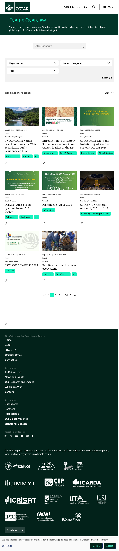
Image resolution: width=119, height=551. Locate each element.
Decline (96, 545)
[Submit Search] (82, 46)
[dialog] (59, 544)
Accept (110, 545)
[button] (72, 7)
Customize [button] (7, 546)
